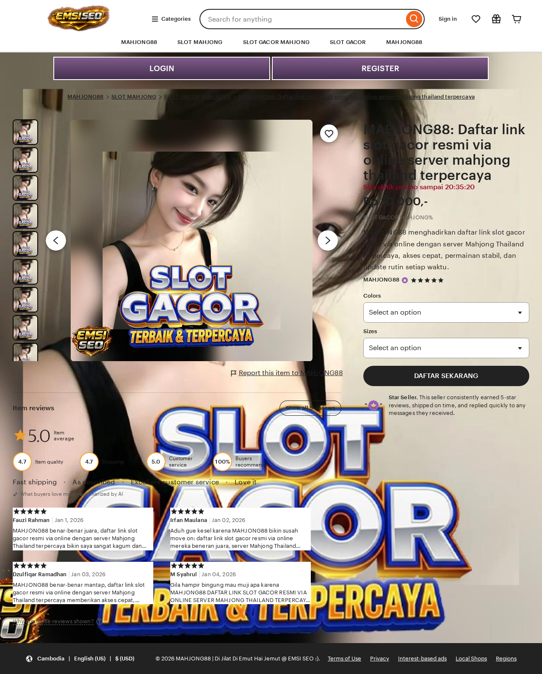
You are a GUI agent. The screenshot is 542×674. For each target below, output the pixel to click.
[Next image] (328, 240)
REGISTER (380, 68)
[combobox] (301, 19)
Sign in (448, 19)
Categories (176, 19)
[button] (80, 658)
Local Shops (471, 658)
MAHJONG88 (404, 42)
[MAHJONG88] (78, 29)
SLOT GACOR (348, 42)
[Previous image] (56, 240)
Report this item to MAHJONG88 (291, 373)
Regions (506, 658)
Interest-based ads (422, 658)
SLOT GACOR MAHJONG (276, 42)
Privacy (379, 658)
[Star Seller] (405, 280)
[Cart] (516, 19)
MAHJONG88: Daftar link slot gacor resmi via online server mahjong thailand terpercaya (356, 97)
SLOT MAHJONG (200, 42)
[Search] (414, 19)
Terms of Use (344, 658)
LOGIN (161, 68)
